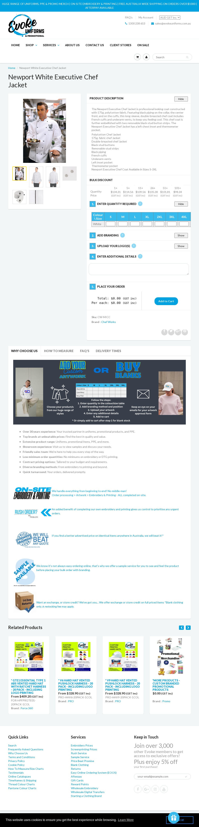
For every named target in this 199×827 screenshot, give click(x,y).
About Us (72, 45)
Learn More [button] (126, 820)
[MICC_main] (44, 130)
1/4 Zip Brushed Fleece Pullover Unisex (169, 682)
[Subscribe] (186, 777)
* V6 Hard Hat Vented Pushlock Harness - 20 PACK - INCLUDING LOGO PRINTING (28, 685)
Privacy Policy (16, 761)
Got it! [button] (180, 820)
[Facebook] (138, 789)
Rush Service (79, 753)
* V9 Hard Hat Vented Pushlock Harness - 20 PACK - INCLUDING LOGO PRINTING (75, 685)
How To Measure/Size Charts (26, 768)
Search (12, 745)
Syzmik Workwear (173, 696)
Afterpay (76, 776)
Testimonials (16, 772)
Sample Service (80, 757)
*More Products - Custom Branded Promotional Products (119, 685)
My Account (146, 17)
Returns (76, 768)
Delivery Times (108, 351)
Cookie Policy (16, 764)
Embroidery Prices (82, 745)
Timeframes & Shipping (22, 780)
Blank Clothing (80, 764)
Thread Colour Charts (21, 784)
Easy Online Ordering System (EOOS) (94, 772)
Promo (119, 701)
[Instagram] (155, 789)
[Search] (187, 57)
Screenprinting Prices (84, 749)
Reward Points (80, 784)
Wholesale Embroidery (84, 788)
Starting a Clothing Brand (86, 795)
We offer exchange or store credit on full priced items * (132, 602)
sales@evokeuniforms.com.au (173, 23)
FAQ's (129, 17)
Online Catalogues (19, 776)
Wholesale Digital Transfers (88, 792)
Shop (30, 45)
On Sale (143, 45)
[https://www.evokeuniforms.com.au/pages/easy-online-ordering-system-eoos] (99, 391)
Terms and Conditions (21, 757)
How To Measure (58, 351)
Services (49, 45)
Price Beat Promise (82, 761)
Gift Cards (77, 780)
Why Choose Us (24, 351)
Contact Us (95, 45)
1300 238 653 (136, 23)
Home (15, 45)
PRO (24, 701)
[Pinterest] (146, 789)
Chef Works (108, 322)
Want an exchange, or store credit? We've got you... (67, 602)
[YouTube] (164, 789)
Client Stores (120, 45)
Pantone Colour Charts (22, 788)
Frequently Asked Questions (25, 749)
